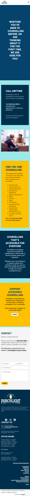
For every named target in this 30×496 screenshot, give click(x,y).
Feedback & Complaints (22, 481)
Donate (27, 471)
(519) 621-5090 (14, 104)
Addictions (26, 467)
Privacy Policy (25, 479)
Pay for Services (24, 477)
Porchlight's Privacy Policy (17, 350)
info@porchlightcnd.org (11, 426)
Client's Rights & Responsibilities (20, 480)
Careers (27, 476)
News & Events (25, 470)
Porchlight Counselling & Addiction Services (7, 2)
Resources (26, 473)
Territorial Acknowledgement (21, 463)
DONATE (14, 314)
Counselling (25, 466)
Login (27, 484)
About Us (26, 469)
